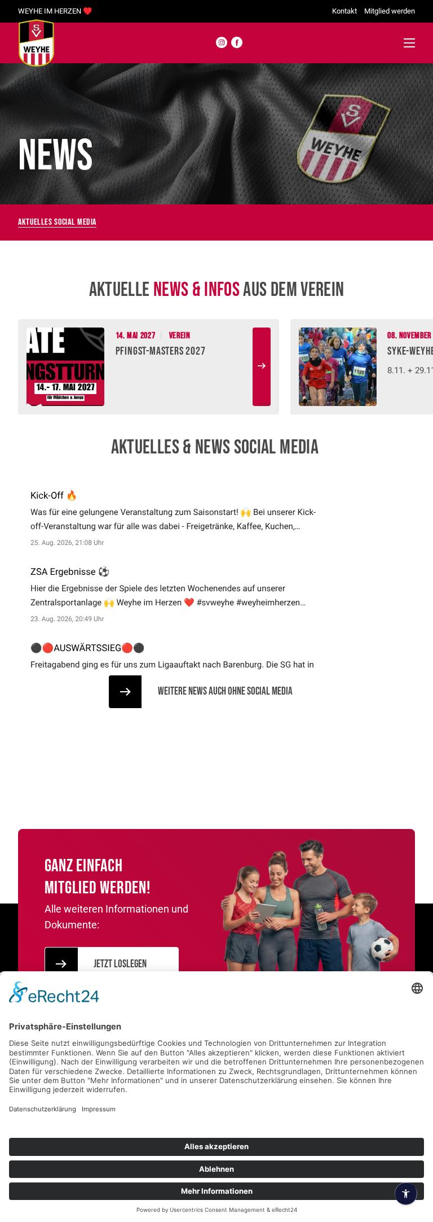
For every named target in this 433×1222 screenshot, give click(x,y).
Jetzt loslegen (120, 964)
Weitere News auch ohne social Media (225, 691)
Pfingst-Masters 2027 (161, 351)
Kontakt (344, 11)
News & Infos (196, 290)
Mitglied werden (389, 11)
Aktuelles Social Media (57, 222)
